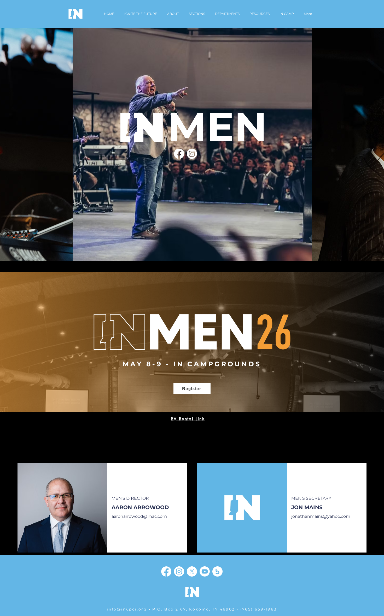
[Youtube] (205, 571)
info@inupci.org (127, 609)
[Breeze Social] (217, 571)
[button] (227, 13)
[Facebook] (179, 154)
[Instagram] (192, 154)
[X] (192, 571)
